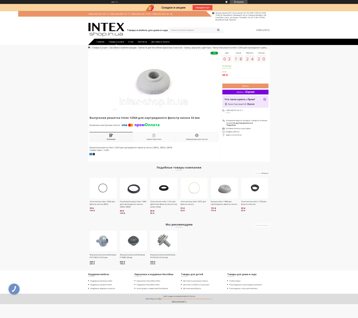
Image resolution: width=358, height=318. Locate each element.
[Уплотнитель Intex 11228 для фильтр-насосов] (254, 188)
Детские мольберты (192, 288)
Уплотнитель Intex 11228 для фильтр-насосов (253, 202)
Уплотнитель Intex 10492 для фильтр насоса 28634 (102, 202)
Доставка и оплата (160, 42)
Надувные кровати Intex (101, 284)
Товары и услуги (116, 42)
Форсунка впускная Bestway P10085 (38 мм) (132, 256)
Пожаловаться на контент (173, 299)
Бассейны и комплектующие (123, 47)
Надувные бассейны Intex (148, 284)
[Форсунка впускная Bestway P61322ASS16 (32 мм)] (163, 240)
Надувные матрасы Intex (101, 281)
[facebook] (91, 154)
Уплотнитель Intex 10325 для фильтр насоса (193, 202)
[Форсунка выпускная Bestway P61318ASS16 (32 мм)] (103, 240)
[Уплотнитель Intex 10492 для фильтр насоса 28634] (103, 188)
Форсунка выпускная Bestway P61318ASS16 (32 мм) (103, 256)
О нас (131, 42)
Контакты (142, 42)
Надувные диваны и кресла (102, 288)
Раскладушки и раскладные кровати (245, 284)
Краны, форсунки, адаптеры (197, 47)
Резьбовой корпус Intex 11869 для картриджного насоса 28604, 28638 (133, 204)
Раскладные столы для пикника (243, 288)
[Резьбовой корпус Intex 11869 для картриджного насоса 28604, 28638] (133, 188)
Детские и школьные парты (195, 281)
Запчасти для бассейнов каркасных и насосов (160, 47)
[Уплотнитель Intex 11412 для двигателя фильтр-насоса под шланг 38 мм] (163, 188)
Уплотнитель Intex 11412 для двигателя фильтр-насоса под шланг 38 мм (163, 204)
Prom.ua (191, 296)
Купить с (240, 92)
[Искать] (218, 30)
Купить (245, 86)
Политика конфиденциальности (199, 299)
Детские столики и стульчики (196, 284)
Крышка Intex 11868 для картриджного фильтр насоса (224, 202)
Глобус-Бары (235, 281)
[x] (94, 154)
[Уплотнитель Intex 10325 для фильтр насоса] (194, 188)
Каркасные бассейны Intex (148, 281)
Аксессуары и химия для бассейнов (152, 288)
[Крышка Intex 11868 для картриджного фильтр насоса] (224, 188)
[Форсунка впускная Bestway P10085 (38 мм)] (133, 240)
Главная (100, 42)
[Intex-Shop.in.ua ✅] (106, 30)
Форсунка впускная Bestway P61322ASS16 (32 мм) (162, 256)
